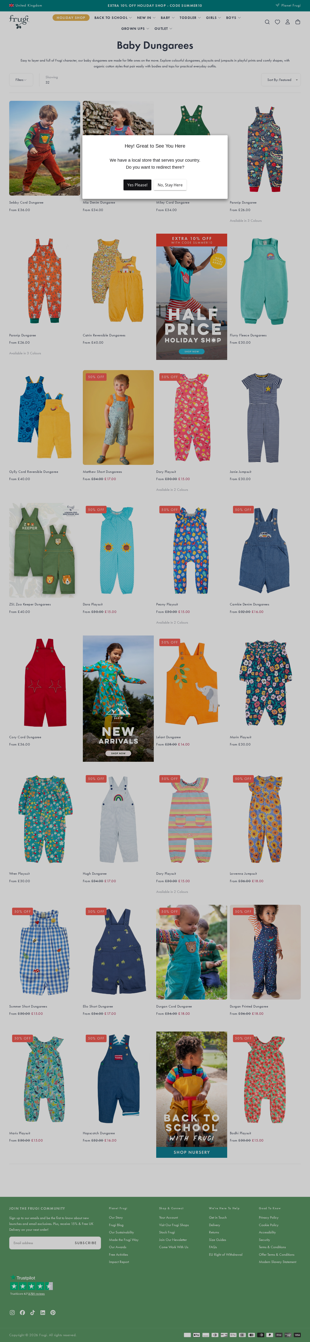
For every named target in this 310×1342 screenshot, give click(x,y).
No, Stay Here (170, 185)
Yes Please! (137, 185)
